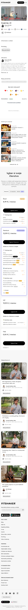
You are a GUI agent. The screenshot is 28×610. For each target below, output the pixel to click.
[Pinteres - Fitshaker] (17, 593)
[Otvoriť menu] (26, 2)
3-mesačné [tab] (13, 191)
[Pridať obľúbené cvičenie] (9, 125)
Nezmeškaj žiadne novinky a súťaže (10, 507)
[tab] (20, 191)
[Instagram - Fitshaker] (6, 593)
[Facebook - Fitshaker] (2, 593)
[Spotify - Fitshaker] (13, 593)
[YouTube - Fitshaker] (10, 593)
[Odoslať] (23, 510)
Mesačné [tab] (6, 191)
